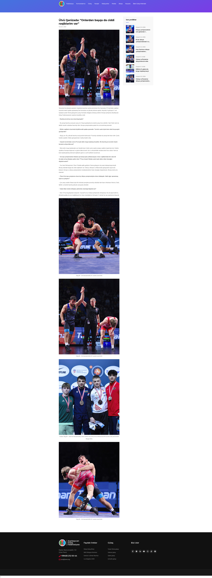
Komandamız (80, 3)
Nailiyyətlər (105, 3)
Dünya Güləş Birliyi (89, 549)
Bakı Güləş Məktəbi (139, 3)
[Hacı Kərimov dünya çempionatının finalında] (130, 49)
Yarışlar (96, 3)
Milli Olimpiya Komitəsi (90, 552)
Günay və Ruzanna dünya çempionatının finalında (143, 81)
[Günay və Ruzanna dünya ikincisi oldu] (130, 59)
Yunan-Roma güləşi (113, 549)
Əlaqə (121, 3)
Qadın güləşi (111, 555)
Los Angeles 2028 (89, 559)
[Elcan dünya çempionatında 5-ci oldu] (130, 39)
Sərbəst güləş (112, 552)
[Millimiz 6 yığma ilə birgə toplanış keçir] (130, 68)
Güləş (90, 3)
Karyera (127, 3)
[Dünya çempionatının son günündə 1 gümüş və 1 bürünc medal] (130, 29)
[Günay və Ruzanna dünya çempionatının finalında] (130, 78)
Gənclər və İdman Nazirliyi (91, 555)
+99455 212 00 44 (69, 556)
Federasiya (70, 3)
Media (114, 3)
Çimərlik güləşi (112, 559)
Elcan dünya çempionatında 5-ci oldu (142, 41)
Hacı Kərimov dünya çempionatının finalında (142, 51)
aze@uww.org (65, 559)
